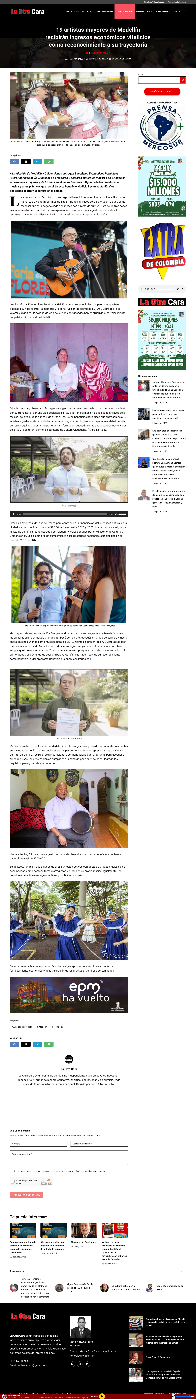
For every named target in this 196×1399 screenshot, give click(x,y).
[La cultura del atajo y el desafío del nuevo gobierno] (104, 1288)
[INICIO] (87, 53)
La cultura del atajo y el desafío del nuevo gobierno (126, 1288)
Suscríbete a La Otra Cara (162, 91)
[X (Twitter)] (26, 161)
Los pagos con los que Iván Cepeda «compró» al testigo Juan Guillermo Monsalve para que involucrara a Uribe (164, 1374)
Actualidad (88, 11)
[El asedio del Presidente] (84, 1230)
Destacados (72, 11)
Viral (150, 11)
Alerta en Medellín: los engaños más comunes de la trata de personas (52, 1245)
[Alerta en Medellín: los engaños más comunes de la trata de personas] (53, 1230)
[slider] (123, 513)
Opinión (140, 11)
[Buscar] (185, 12)
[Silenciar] (116, 514)
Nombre (16, 1143)
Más (175, 11)
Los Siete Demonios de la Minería (170, 1288)
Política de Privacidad (177, 2)
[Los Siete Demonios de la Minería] (149, 1288)
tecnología (57, 1027)
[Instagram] (87, 1364)
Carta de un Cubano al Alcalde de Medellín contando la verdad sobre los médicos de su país (166, 1322)
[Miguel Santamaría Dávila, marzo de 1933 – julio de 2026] (59, 1288)
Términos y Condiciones (154, 2)
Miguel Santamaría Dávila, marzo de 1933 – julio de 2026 (80, 1288)
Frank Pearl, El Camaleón (158, 1357)
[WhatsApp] (49, 161)
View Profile (75, 1345)
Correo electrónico (82, 1143)
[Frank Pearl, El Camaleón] (136, 1357)
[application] (69, 514)
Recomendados (105, 11)
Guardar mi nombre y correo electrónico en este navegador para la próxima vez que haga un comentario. (60, 1171)
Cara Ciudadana (124, 11)
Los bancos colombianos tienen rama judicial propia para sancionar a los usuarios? (168, 414)
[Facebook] (14, 161)
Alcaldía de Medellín (21, 1027)
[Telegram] (37, 161)
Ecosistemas (163, 11)
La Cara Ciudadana (121, 59)
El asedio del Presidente (84, 1242)
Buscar (141, 74)
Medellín (42, 1027)
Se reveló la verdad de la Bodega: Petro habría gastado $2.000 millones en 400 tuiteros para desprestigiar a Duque (165, 1339)
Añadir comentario (22, 1154)
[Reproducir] (13, 514)
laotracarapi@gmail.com (32, 1365)
